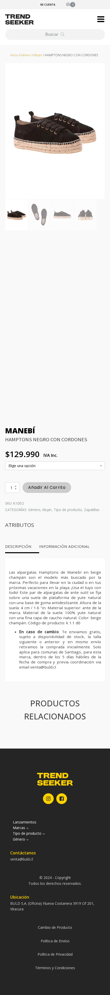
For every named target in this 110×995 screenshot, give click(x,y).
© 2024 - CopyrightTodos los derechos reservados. (55, 880)
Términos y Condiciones (55, 967)
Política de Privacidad (55, 954)
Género (25, 55)
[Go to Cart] (70, 4)
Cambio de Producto (55, 927)
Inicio (14, 55)
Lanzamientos (24, 822)
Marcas (19, 827)
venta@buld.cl (21, 859)
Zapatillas (92, 509)
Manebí (20, 430)
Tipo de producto (68, 509)
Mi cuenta (47, 4)
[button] (101, 19)
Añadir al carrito (47, 487)
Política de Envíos (55, 941)
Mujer (38, 55)
